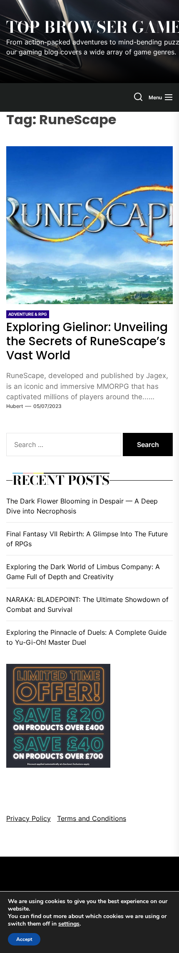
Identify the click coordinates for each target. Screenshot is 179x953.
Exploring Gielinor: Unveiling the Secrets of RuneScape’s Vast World (87, 341)
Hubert (14, 406)
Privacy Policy (28, 818)
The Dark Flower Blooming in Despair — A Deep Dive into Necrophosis (82, 506)
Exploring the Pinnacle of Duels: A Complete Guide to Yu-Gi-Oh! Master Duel (86, 637)
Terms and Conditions (91, 818)
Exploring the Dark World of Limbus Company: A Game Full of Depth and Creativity (83, 571)
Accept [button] (24, 939)
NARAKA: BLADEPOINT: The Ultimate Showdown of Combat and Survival (87, 604)
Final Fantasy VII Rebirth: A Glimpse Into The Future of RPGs (87, 539)
